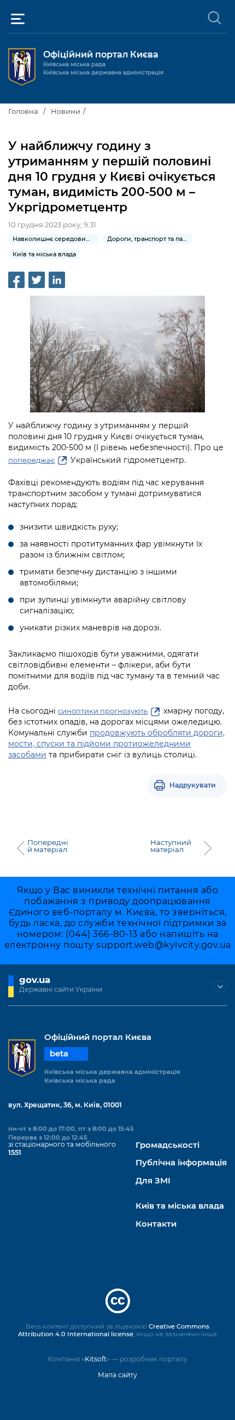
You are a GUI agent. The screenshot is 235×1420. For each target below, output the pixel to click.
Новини (65, 111)
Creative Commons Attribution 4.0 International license (113, 1330)
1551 (14, 1152)
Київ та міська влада (180, 1206)
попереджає (31, 460)
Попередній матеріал (47, 846)
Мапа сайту (117, 1375)
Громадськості (167, 1145)
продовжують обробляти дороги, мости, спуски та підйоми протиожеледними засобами (116, 744)
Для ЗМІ (153, 1181)
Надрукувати (192, 785)
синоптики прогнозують (103, 710)
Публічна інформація (181, 1163)
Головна (23, 111)
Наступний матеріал (170, 846)
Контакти (156, 1224)
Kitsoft (96, 1359)
